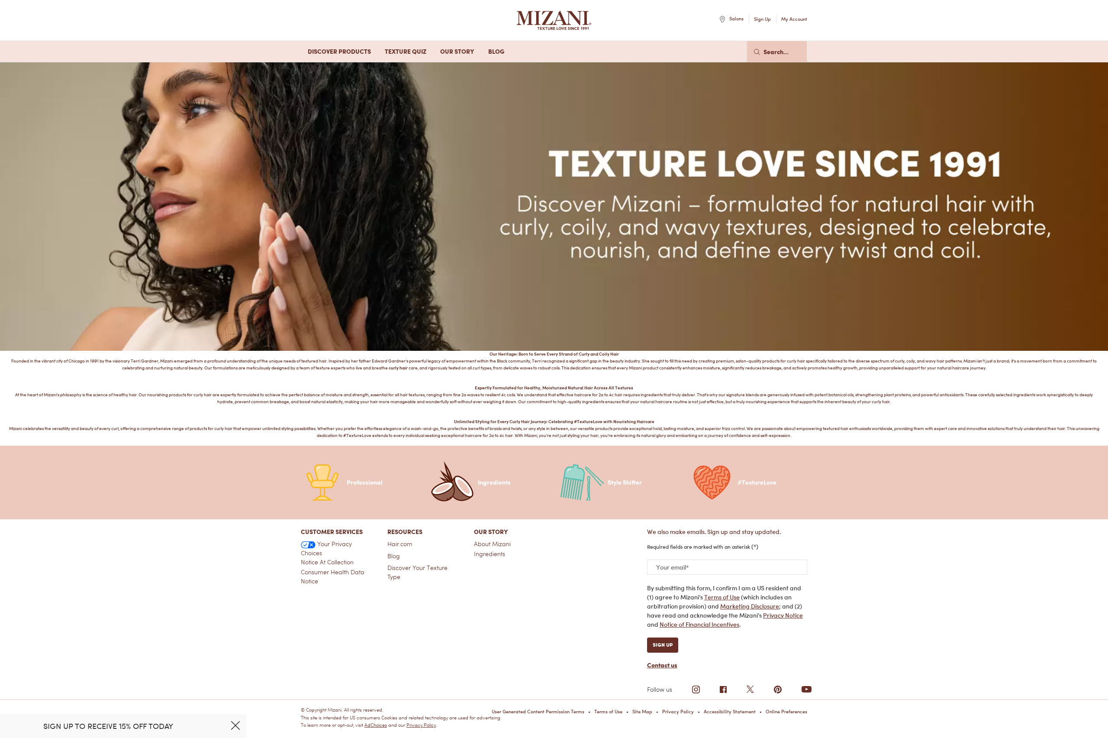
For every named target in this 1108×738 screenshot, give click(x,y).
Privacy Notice (783, 615)
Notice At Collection (327, 562)
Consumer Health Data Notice (332, 577)
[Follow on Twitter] (750, 689)
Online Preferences (786, 712)
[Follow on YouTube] (807, 689)
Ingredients (489, 553)
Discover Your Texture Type (417, 572)
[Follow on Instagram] (696, 689)
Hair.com (399, 544)
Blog (393, 556)
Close (235, 725)
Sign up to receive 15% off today (108, 726)
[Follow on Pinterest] (778, 689)
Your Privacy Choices (326, 549)
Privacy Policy (421, 725)
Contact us (662, 665)
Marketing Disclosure (749, 606)
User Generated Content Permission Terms (538, 712)
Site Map (642, 712)
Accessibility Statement (730, 712)
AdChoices (375, 725)
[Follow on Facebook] (723, 689)
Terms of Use (722, 597)
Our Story (491, 531)
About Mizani (492, 544)
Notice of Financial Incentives (699, 624)
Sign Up (663, 644)
